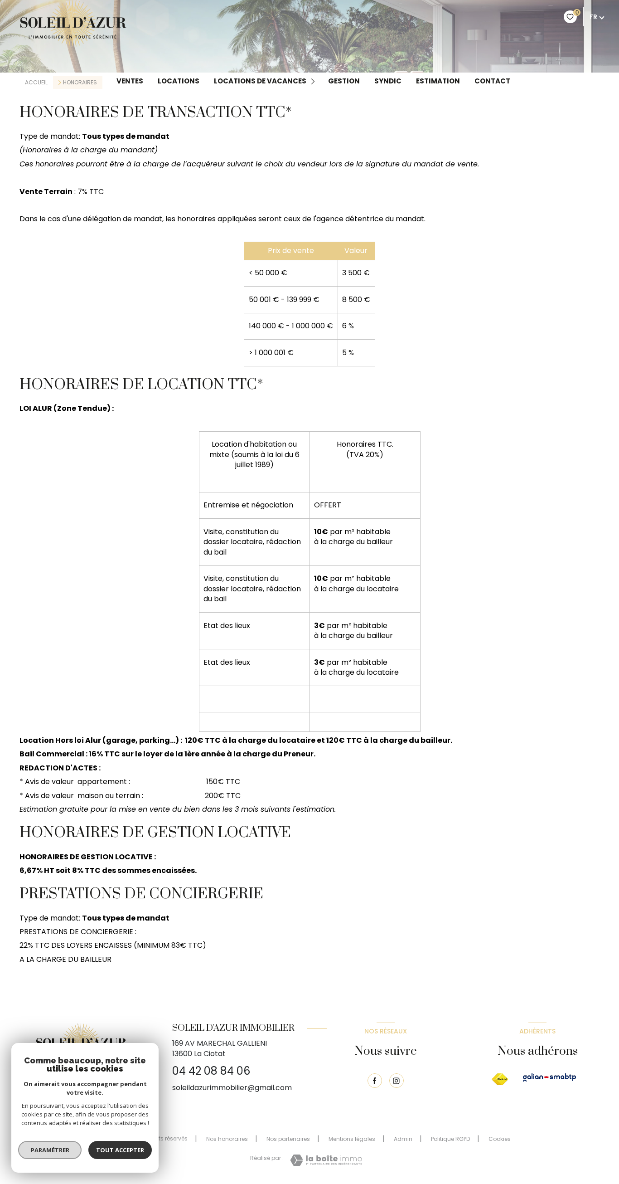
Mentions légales (352, 1139)
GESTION (344, 81)
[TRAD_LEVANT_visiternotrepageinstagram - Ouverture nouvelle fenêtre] (396, 1080)
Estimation (438, 81)
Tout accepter (120, 1150)
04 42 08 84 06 (211, 1070)
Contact (492, 81)
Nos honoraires (227, 1139)
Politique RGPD (450, 1139)
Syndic (387, 81)
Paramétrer (50, 1150)
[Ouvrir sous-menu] (314, 81)
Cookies (499, 1139)
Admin (403, 1139)
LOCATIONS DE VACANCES (260, 81)
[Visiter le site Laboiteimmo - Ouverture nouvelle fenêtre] (326, 1160)
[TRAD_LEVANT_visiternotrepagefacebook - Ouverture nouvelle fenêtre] (375, 1080)
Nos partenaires (288, 1139)
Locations (178, 81)
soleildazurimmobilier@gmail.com (232, 1087)
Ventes (129, 81)
